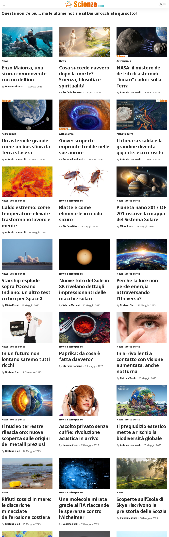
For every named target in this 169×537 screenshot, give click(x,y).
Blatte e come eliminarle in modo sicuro (80, 213)
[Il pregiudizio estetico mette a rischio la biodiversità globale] (142, 400)
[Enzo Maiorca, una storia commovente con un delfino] (27, 42)
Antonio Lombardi (130, 92)
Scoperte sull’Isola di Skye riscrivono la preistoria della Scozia (142, 505)
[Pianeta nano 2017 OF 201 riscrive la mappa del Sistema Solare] (142, 181)
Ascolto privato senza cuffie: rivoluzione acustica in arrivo (83, 432)
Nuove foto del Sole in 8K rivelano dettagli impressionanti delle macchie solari (84, 289)
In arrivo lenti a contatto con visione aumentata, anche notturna (140, 362)
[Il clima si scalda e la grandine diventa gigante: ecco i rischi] (142, 115)
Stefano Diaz (70, 226)
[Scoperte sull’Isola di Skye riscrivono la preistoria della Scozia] (142, 473)
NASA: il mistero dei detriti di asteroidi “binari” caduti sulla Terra (139, 76)
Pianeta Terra (125, 133)
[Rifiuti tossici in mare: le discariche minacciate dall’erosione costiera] (27, 473)
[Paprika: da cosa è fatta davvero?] (84, 327)
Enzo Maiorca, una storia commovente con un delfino (24, 73)
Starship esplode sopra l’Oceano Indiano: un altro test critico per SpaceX (26, 289)
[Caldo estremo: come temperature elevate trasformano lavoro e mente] (27, 181)
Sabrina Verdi (127, 378)
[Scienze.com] (84, 4)
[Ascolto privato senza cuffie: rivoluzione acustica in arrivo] (84, 400)
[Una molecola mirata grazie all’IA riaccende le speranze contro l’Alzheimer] (84, 473)
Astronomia (124, 60)
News (5, 60)
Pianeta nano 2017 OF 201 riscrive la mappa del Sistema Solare (141, 213)
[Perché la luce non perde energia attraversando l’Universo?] (142, 254)
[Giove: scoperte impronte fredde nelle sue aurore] (84, 115)
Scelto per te (17, 200)
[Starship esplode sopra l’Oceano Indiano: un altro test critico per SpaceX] (27, 254)
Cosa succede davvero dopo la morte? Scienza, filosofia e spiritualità (84, 76)
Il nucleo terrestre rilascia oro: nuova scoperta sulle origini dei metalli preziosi (26, 435)
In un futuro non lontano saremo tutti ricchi (26, 359)
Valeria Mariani (71, 305)
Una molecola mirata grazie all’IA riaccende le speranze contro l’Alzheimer (84, 508)
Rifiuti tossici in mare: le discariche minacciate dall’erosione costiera (26, 508)
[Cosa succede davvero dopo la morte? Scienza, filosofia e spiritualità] (84, 42)
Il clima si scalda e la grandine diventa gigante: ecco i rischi (140, 146)
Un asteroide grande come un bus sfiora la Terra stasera (26, 146)
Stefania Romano (72, 92)
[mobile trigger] (6, 4)
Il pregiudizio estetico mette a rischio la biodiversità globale (141, 432)
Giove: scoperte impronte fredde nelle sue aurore (84, 146)
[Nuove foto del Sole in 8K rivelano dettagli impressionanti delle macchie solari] (84, 254)
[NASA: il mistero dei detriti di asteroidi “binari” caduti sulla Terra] (142, 42)
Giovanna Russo (14, 86)
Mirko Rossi (126, 226)
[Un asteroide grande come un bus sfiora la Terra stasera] (27, 115)
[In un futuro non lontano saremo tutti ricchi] (27, 327)
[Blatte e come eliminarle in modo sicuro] (84, 181)
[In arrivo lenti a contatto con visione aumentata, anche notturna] (142, 327)
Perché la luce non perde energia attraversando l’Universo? (137, 289)
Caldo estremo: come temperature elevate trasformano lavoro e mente (26, 216)
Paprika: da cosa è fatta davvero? (79, 356)
